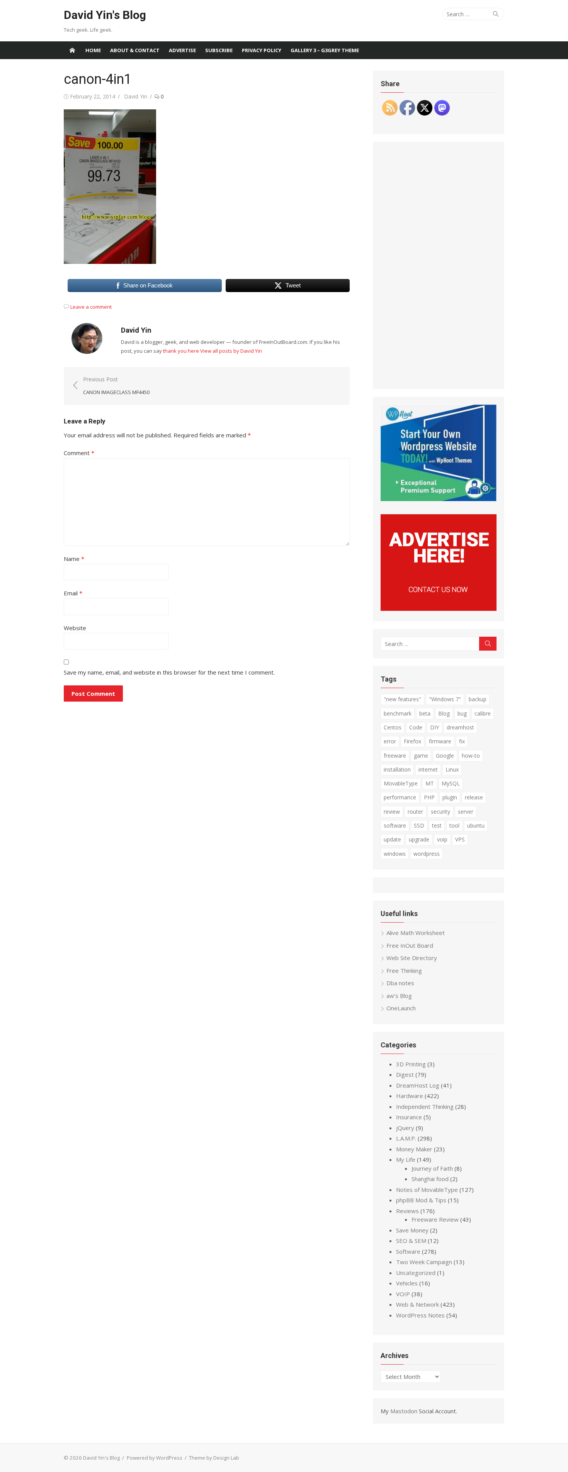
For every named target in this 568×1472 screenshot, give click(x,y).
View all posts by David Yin (231, 350)
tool (454, 825)
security (440, 811)
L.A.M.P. (406, 1138)
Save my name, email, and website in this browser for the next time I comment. (169, 672)
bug (462, 713)
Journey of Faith (432, 1168)
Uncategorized (415, 1273)
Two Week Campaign (424, 1262)
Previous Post (116, 386)
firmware (440, 741)
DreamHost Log (417, 1085)
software (395, 825)
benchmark (398, 713)
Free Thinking (404, 970)
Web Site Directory (411, 958)
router (415, 811)
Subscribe (219, 50)
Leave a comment (91, 306)
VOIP (403, 1294)
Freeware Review (435, 1219)
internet (428, 769)
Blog (444, 713)
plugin (449, 797)
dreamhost (460, 727)
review (392, 811)
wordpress (426, 853)
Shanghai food (430, 1179)
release (474, 797)
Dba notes (400, 983)
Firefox (412, 741)
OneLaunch (401, 1008)
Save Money (412, 1230)
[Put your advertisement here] (439, 608)
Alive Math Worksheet (415, 933)
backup (477, 699)
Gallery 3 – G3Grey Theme (325, 50)
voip (442, 839)
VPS (460, 839)
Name (74, 559)
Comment (79, 453)
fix (462, 741)
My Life (405, 1159)
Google (445, 755)
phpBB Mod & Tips (421, 1200)
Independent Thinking (425, 1106)
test (437, 825)
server (465, 811)
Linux (452, 769)
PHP (429, 797)
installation (397, 769)
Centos (392, 727)
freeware (395, 755)
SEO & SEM (411, 1240)
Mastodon (403, 1411)
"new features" (402, 699)
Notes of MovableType (427, 1189)
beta (424, 713)
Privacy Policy (261, 50)
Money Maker (414, 1149)
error (390, 741)
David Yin (135, 96)
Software (408, 1251)
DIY (434, 727)
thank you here (181, 350)
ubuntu (476, 825)
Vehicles (407, 1283)
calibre (482, 713)
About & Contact (135, 50)
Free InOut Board (409, 945)
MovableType (401, 783)
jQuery (405, 1128)
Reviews (407, 1211)
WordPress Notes (420, 1315)
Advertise (182, 50)
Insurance (409, 1117)
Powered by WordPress (154, 1457)
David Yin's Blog (105, 15)
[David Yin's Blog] (72, 50)
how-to (471, 755)
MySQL (451, 783)
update (392, 839)
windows (395, 853)
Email (73, 593)
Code (415, 727)
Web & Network (417, 1304)
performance (400, 797)
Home (93, 50)
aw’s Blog (399, 995)
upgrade (419, 839)
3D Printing (411, 1064)
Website (75, 628)
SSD (419, 825)
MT (429, 783)
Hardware (409, 1096)
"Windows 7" (445, 699)
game (421, 755)
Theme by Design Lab (214, 1457)
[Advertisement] (439, 265)
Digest (405, 1074)
